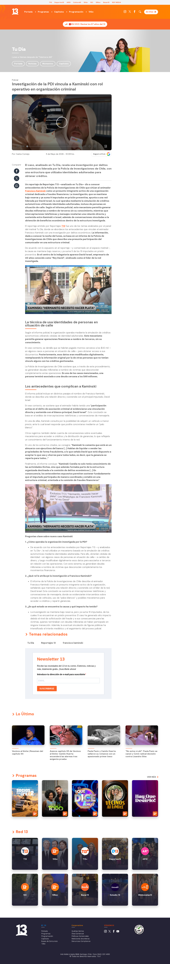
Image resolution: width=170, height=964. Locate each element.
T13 (50, 2)
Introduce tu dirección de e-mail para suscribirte (61, 674)
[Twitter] (129, 12)
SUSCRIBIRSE (46, 689)
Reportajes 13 (48, 643)
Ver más (151, 777)
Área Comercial (78, 933)
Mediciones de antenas (81, 939)
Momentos (47, 63)
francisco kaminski (73, 643)
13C (91, 2)
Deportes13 (59, 2)
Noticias (32, 63)
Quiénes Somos (78, 931)
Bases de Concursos (49, 941)
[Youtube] (117, 932)
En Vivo (149, 12)
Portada (28, 12)
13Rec (98, 2)
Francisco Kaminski (35, 191)
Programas (43, 12)
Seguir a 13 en (99, 154)
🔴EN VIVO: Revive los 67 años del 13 (87, 24)
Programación (76, 12)
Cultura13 (77, 2)
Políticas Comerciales (80, 936)
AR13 (69, 2)
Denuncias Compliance (81, 941)
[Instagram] (125, 12)
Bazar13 (106, 2)
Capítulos (59, 12)
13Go (86, 2)
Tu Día (30, 643)
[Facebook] (134, 12)
